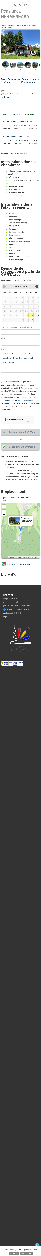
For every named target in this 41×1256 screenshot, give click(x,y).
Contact (8, 82)
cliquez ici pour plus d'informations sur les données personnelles (19, 400)
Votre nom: (5, 338)
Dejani (10, 27)
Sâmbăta (3, 27)
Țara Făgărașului (32, 25)
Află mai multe (26, 1253)
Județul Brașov (21, 25)
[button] (20, 528)
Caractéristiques (30, 79)
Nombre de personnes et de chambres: (17, 328)
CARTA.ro (8, 595)
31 (5, 319)
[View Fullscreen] (4, 506)
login (5, 617)
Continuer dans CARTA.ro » (23, 432)
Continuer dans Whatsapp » (23, 447)
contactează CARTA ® (12, 613)
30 (37, 315)
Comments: (5, 349)
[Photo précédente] (4, 45)
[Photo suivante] (37, 45)
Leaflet (12, 557)
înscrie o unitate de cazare (17, 609)
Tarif (3, 79)
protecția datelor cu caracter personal (18, 606)
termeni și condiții (10, 602)
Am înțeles (14, 1253)
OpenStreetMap (27, 557)
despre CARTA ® (10, 598)
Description (14, 79)
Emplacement (28, 82)
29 (32, 315)
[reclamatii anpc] (12, 666)
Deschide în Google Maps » (19, 564)
